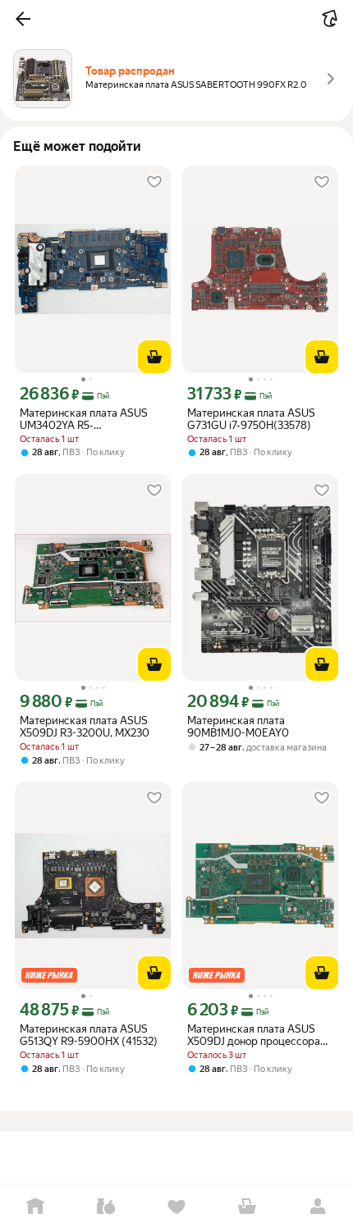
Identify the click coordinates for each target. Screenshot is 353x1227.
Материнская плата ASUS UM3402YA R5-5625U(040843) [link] (84, 419)
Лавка (106, 1207)
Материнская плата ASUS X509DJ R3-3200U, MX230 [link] (84, 726)
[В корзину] (154, 357)
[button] (23, 19)
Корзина (247, 1207)
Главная (35, 1207)
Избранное (176, 1207)
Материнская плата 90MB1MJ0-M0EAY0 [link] (238, 726)
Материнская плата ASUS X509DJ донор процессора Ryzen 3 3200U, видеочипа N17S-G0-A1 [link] (253, 1035)
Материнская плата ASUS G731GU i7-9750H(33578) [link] (251, 419)
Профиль (317, 1207)
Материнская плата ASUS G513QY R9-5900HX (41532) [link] (89, 1035)
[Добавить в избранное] (154, 182)
